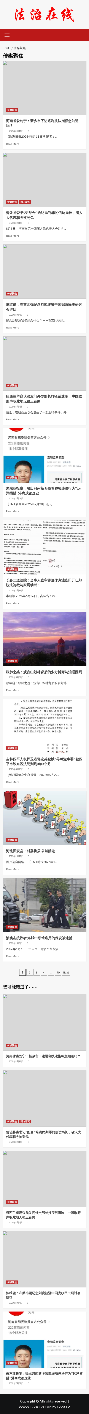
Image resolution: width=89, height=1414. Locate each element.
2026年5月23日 (16, 769)
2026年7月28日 (16, 498)
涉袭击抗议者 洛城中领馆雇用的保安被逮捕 (39, 938)
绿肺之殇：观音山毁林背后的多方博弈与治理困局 (44, 672)
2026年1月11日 (16, 856)
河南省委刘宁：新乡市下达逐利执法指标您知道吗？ (43, 1056)
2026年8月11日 (16, 131)
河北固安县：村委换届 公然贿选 (30, 851)
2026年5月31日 (16, 677)
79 (58, 972)
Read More (12, 143)
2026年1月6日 (15, 943)
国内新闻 (25, 201)
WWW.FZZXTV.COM (35, 1407)
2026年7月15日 (16, 590)
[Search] (81, 34)
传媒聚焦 (12, 109)
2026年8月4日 (15, 314)
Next (66, 972)
